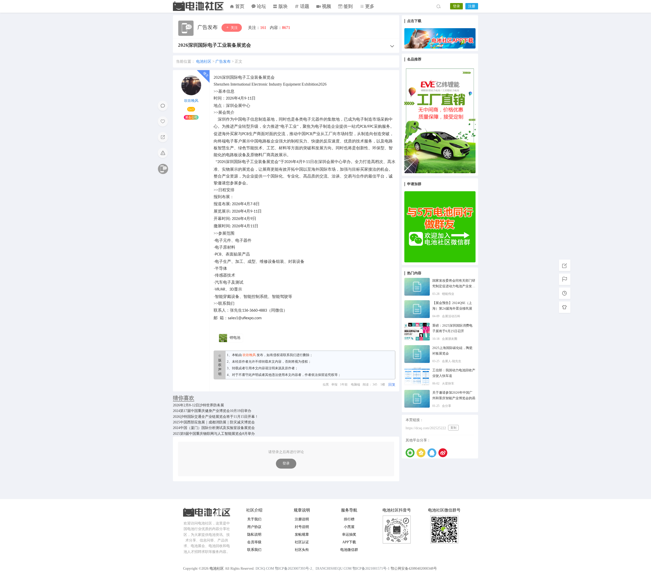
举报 (334, 384)
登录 (456, 6)
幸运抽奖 (349, 534)
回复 (391, 385)
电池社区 (198, 6)
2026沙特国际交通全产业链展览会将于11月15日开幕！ (215, 417)
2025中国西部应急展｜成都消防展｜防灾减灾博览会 (214, 422)
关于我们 (254, 519)
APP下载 (349, 542)
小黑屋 (349, 527)
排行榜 (349, 519)
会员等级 (254, 542)
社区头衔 (302, 550)
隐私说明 (254, 534)
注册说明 (302, 519)
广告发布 (208, 27)
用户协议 (254, 527)
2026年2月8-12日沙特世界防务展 (198, 405)
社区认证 (302, 542)
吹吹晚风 (191, 101)
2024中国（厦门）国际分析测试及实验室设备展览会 (214, 428)
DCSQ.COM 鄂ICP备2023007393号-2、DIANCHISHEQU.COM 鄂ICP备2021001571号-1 (323, 568)
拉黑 (326, 384)
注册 (471, 6)
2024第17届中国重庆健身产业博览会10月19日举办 (212, 411)
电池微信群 (349, 550)
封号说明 (302, 527)
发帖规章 (302, 534)
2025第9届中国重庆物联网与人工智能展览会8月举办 (214, 434)
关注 (234, 28)
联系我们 (289, 355)
